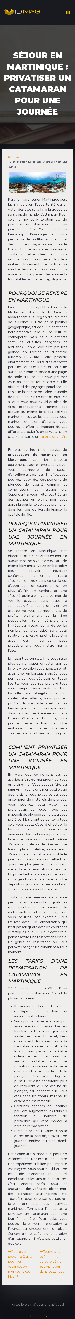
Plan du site (37, 1316)
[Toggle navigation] (68, 12)
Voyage (15, 157)
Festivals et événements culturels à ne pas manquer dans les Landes (52, 1261)
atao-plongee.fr (53, 437)
